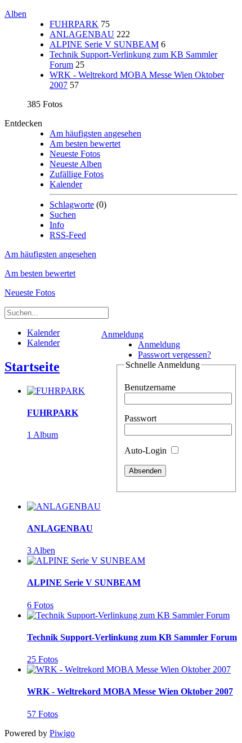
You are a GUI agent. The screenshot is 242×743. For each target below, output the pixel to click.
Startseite (32, 366)
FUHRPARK (74, 24)
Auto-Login (146, 450)
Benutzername (150, 387)
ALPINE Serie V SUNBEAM (104, 44)
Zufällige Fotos (77, 174)
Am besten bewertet (85, 143)
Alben (15, 14)
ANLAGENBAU (82, 34)
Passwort (140, 418)
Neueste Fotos (75, 154)
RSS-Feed (68, 235)
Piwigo (62, 733)
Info (57, 225)
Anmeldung (122, 334)
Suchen (63, 214)
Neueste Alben (76, 164)
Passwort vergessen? (174, 354)
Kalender (66, 184)
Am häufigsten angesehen (95, 133)
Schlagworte (72, 204)
